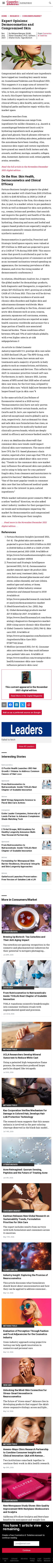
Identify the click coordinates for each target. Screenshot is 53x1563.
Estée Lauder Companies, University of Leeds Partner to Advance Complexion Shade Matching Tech (21, 816)
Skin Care (7, 1385)
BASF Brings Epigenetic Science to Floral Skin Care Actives (19, 801)
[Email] (4, 704)
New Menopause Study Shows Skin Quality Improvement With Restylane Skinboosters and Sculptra (26, 1508)
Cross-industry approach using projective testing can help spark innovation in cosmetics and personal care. (24, 1345)
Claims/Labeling (10, 1270)
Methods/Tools (10, 1049)
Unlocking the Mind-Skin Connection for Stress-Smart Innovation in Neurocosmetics (25, 1393)
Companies (6, 810)
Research (14, 16)
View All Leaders (26, 746)
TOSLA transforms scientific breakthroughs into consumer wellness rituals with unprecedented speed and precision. (26, 1006)
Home (4, 16)
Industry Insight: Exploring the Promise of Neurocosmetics (25, 1277)
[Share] (10, 704)
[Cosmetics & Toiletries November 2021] (26, 677)
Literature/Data (10, 932)
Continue (26, 1550)
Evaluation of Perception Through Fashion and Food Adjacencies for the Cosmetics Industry (25, 1334)
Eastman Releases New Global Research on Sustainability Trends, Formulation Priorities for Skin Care (26, 1219)
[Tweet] (22, 704)
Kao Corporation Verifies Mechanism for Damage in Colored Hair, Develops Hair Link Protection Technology (25, 1113)
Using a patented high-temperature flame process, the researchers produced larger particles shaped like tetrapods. (25, 1065)
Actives (4, 797)
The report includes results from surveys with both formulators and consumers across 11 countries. (26, 1230)
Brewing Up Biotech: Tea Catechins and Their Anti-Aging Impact (24, 938)
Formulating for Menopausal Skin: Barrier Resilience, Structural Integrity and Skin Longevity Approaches (21, 864)
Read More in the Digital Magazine (26, 696)
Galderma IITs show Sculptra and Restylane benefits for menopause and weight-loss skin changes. (26, 1519)
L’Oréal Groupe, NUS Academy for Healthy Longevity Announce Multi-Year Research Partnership (19, 832)
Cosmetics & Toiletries (44, 34)
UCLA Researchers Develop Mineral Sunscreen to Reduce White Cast (22, 1056)
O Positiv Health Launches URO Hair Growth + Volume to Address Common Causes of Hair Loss (20, 771)
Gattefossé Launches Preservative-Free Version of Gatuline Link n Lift (19, 878)
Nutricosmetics (7, 765)
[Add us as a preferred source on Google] (28, 704)
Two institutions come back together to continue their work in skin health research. (26, 1462)
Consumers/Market (32, 16)
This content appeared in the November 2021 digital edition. (26, 689)
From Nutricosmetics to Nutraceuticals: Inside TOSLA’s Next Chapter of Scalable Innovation (19, 787)
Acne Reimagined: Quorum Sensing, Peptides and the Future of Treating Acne (25, 1171)
